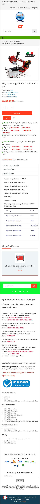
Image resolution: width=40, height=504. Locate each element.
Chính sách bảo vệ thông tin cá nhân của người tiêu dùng (21, 401)
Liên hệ (6, 399)
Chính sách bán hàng (10, 413)
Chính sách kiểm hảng (10, 419)
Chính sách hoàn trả (10, 417)
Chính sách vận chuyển (10, 411)
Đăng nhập (35, 8)
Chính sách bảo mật (10, 443)
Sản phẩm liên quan (10, 246)
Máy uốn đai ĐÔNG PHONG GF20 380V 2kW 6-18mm (20, 267)
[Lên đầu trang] (35, 497)
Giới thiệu (20, 8)
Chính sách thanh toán (10, 409)
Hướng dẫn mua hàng (10, 429)
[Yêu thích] (14, 118)
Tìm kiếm (12, 8)
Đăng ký (27, 8)
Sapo (24, 501)
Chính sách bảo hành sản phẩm (13, 415)
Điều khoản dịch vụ (9, 441)
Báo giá (7, 118)
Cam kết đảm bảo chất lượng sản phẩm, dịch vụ (18, 439)
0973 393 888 (8, 160)
